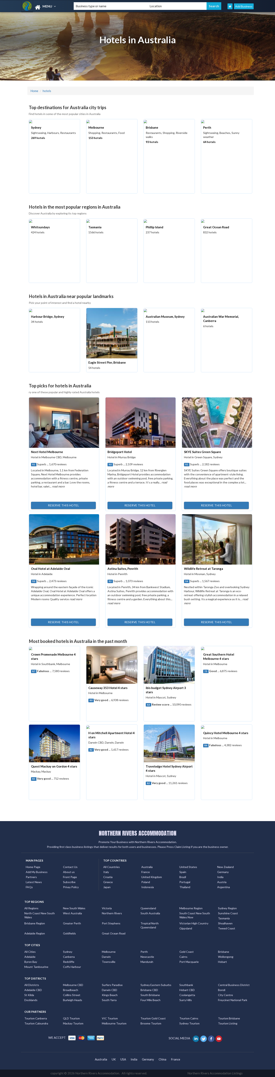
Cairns (183, 956)
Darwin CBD (109, 990)
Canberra (69, 956)
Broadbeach (70, 990)
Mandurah (147, 961)
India (220, 877)
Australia (147, 867)
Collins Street (71, 995)
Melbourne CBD (73, 985)
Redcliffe (68, 961)
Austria (221, 882)
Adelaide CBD (33, 990)
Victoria (107, 908)
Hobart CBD (187, 990)
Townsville (108, 961)
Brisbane (223, 951)
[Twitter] (203, 1038)
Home (34, 91)
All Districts (31, 985)
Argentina (223, 887)
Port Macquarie (189, 961)
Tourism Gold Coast (153, 1018)
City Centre (225, 995)
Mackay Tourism (73, 1023)
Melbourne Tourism (114, 1023)
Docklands (30, 1000)
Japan (107, 887)
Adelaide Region (34, 933)
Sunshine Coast (228, 913)
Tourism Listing (227, 1023)
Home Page (33, 867)
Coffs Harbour (72, 966)
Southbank (186, 985)
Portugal (184, 882)
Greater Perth (72, 923)
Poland (145, 882)
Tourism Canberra (35, 1018)
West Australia (72, 913)
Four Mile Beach (150, 1000)
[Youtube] (219, 1038)
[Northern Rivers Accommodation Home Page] (230, 6)
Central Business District (234, 985)
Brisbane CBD (149, 990)
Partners (31, 877)
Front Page (70, 877)
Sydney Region (227, 908)
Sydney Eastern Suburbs (156, 985)
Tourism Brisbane (229, 1018)
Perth (144, 951)
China (162, 1059)
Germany (223, 872)
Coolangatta (187, 995)
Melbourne (109, 951)
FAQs (29, 887)
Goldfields (69, 933)
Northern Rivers (112, 913)
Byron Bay (30, 961)
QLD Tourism (71, 1018)
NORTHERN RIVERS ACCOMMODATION (137, 833)
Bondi (221, 990)
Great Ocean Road (113, 933)
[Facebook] (211, 1038)
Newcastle (147, 956)
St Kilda (29, 995)
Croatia (108, 877)
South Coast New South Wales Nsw (194, 915)
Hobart (222, 961)
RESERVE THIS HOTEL (63, 505)
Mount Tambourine (36, 966)
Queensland (148, 908)
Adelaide (29, 956)
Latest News (34, 882)
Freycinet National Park (232, 1000)
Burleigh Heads (72, 1000)
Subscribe (69, 882)
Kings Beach (110, 995)
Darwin (106, 956)
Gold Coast (186, 951)
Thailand (184, 887)
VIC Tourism (110, 1018)
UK (114, 1059)
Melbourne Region (191, 908)
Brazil (182, 877)
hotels (47, 91)
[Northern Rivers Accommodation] (44, 7)
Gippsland (185, 928)
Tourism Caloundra (36, 1023)
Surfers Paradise (112, 985)
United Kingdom (151, 877)
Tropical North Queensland (150, 925)
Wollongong (225, 956)
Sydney (67, 951)
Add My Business (37, 872)
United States (188, 867)
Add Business (243, 6)
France (145, 872)
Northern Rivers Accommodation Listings (215, 1073)
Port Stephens (111, 923)
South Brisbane (150, 995)
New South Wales (74, 908)
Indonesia (147, 887)
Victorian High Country (193, 923)
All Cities (30, 951)
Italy (106, 872)
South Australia (150, 913)
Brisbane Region (34, 923)
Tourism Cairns (188, 1018)
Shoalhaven (225, 923)
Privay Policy (71, 887)
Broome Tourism (151, 1023)
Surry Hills (185, 1000)
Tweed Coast (226, 928)
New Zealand (225, 867)
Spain (182, 872)
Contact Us (70, 867)
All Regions (31, 908)
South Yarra (109, 1000)
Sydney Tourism (189, 1023)
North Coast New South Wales (39, 915)
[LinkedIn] (196, 1038)
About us (69, 872)
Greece (108, 882)
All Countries (111, 867)
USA (123, 1059)
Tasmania (224, 918)
